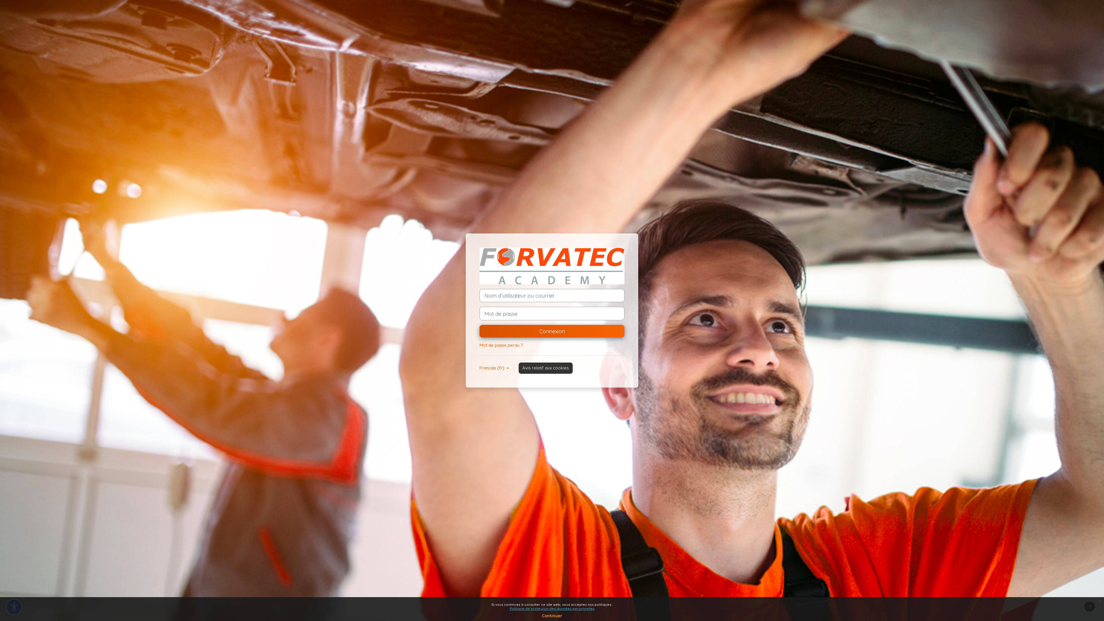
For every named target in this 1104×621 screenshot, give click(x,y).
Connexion (552, 331)
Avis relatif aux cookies (545, 368)
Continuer (552, 615)
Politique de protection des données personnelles (552, 608)
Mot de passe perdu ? (501, 345)
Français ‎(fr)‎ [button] (492, 368)
